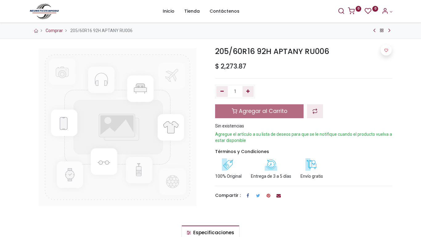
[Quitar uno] (222, 91)
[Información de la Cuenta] (387, 11)
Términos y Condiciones (242, 151)
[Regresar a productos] (382, 30)
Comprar (54, 30)
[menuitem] (168, 11)
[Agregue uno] (248, 91)
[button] (315, 111)
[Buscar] (341, 11)
